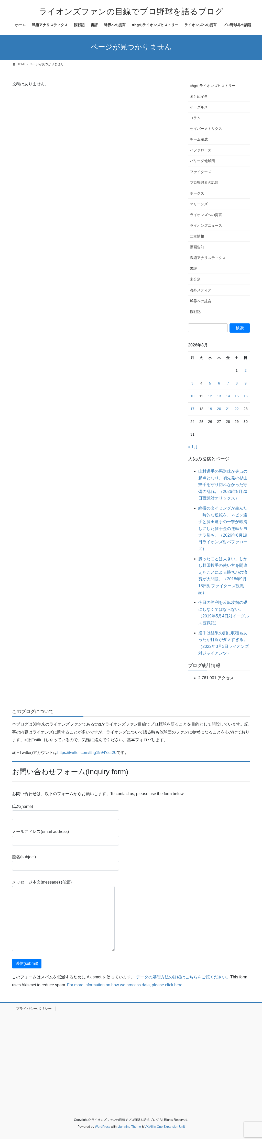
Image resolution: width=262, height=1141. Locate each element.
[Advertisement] (131, 1058)
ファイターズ (200, 172)
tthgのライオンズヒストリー (212, 86)
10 (192, 396)
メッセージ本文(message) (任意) (42, 882)
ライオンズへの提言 (206, 215)
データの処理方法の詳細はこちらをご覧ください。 (183, 977)
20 (219, 409)
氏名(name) (22, 806)
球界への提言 (200, 301)
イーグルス (199, 107)
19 (210, 409)
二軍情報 (197, 236)
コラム (195, 118)
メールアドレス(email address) (40, 831)
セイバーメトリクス (206, 129)
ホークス (197, 193)
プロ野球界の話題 (204, 182)
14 (228, 396)
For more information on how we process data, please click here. (125, 985)
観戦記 (195, 312)
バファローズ (200, 150)
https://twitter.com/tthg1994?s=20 (86, 752)
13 (219, 396)
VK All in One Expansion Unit (165, 1126)
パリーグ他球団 (202, 161)
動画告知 (197, 247)
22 (237, 409)
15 (237, 396)
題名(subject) (24, 857)
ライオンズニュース (206, 225)
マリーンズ (199, 204)
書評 (193, 268)
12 (210, 396)
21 (228, 409)
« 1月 (193, 447)
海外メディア (200, 290)
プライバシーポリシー (34, 1009)
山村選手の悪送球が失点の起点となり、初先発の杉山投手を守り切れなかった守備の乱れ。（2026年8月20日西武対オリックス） (222, 485)
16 (246, 396)
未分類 (195, 279)
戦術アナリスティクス (208, 258)
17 (192, 409)
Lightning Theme (129, 1126)
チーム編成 (199, 139)
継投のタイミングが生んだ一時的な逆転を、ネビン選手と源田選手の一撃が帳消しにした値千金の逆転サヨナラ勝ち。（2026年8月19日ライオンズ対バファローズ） (222, 528)
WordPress (102, 1126)
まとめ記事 (199, 96)
